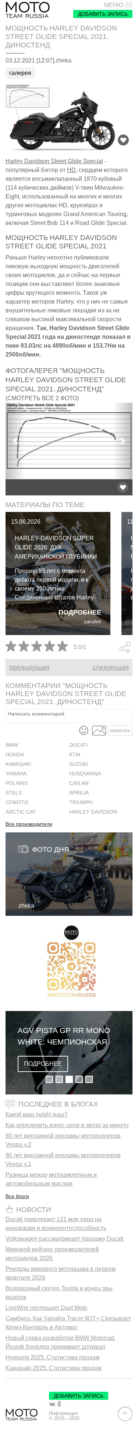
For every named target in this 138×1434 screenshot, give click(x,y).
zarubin (92, 621)
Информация (63, 1413)
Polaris (17, 783)
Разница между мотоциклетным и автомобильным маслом (51, 1179)
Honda (15, 754)
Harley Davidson (93, 812)
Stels (14, 793)
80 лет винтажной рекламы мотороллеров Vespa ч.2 (63, 1140)
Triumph (81, 802)
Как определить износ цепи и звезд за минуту (67, 1125)
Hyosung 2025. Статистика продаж (53, 1357)
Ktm (74, 754)
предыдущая (29, 667)
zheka (26, 906)
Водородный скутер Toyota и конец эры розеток (59, 1292)
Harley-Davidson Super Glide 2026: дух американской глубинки (56, 547)
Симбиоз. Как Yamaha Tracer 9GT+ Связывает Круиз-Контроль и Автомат (68, 1322)
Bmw (12, 745)
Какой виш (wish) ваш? (37, 1114)
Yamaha (16, 774)
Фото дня (50, 849)
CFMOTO (17, 802)
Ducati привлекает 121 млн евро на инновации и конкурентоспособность (56, 1223)
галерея (20, 73)
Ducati (78, 745)
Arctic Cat (21, 812)
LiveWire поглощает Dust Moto (46, 1308)
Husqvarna (85, 774)
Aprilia (79, 793)
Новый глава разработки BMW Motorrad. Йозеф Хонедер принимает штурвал (61, 1342)
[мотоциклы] (28, 10)
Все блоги (17, 1196)
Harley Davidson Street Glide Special (54, 161)
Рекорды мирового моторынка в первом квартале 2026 (61, 1273)
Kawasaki (18, 764)
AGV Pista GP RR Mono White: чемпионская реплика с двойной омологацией (64, 1036)
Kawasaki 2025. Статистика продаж (54, 1368)
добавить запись (103, 14)
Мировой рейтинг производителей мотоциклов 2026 (52, 1253)
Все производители (29, 824)
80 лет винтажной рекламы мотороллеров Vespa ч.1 (63, 1159)
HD (71, 170)
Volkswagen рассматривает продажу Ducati (65, 1239)
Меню (113, 5)
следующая (110, 667)
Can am (79, 783)
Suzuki (78, 764)
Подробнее (80, 612)
